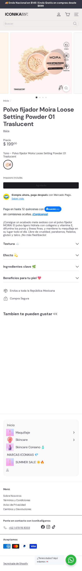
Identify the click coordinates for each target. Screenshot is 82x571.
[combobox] (41, 23)
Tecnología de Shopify (15, 563)
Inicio (6, 100)
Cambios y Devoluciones (17, 509)
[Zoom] (66, 88)
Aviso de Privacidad (14, 504)
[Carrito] (67, 14)
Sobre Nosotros (12, 495)
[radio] (8, 164)
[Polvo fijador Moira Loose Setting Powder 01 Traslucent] (27, 355)
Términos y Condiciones (16, 500)
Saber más (18, 198)
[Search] (75, 23)
